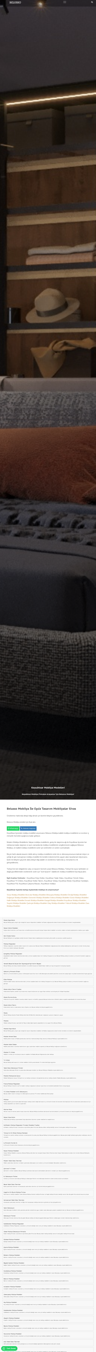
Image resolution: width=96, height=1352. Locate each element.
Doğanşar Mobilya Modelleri (18, 898)
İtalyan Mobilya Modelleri (46, 1153)
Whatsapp (13, 828)
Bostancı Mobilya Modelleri (36, 1256)
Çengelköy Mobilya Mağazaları (47, 956)
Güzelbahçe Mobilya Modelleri (37, 1272)
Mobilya (47, 1101)
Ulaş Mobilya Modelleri (56, 903)
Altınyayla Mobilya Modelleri (57, 895)
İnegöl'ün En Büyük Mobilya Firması (46, 1193)
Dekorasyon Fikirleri (41, 1217)
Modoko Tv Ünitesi (29, 1053)
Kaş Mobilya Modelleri (35, 1303)
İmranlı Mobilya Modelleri (35, 900)
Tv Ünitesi (30, 1061)
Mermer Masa (43, 1110)
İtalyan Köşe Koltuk (29, 1118)
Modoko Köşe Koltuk (42, 1030)
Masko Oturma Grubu (45, 998)
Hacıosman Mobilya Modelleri (37, 1335)
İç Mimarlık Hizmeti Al (22, 1144)
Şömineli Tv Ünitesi (37, 1170)
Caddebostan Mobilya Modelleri (37, 1311)
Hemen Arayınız (29, 828)
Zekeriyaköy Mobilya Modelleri (37, 1295)
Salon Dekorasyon (44, 1209)
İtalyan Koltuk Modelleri (46, 929)
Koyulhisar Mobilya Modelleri (75, 900)
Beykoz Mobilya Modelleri (36, 1327)
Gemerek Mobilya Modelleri (39, 898)
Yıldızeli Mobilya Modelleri (75, 903)
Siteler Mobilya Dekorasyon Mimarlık (39, 1233)
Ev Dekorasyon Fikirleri (36, 1177)
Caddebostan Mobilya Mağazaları (38, 1225)
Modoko (33, 1022)
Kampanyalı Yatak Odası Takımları (32, 1201)
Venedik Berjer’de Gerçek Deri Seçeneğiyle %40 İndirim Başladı (37, 965)
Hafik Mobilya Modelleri (16, 900)
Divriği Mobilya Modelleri (77, 895)
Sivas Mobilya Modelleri (16, 895)
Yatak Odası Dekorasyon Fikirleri (33, 1069)
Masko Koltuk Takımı (28, 1006)
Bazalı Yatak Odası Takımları (29, 1185)
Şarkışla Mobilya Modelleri (37, 903)
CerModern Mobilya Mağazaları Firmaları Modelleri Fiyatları (40, 1126)
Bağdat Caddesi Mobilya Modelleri (38, 1264)
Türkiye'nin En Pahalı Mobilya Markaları (48, 1135)
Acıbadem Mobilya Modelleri (37, 1288)
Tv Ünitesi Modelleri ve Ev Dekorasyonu (29, 1093)
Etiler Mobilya (46, 981)
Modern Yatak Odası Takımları (35, 1162)
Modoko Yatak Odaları (35, 1045)
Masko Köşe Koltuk (42, 921)
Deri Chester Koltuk (38, 937)
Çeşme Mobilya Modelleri (36, 1248)
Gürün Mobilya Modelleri (79, 898)
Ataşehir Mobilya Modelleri (36, 1319)
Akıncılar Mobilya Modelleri (35, 895)
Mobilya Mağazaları (47, 946)
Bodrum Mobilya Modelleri (36, 1280)
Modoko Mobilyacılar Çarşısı (40, 1077)
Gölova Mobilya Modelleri (60, 898)
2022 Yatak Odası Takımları (32, 1343)
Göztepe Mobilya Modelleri (36, 1240)
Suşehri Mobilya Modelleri (17, 903)
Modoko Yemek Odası (35, 1037)
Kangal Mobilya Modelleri (54, 900)
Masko (33, 1014)
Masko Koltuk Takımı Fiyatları (36, 990)
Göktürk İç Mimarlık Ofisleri (48, 972)
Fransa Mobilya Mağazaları (37, 1085)
